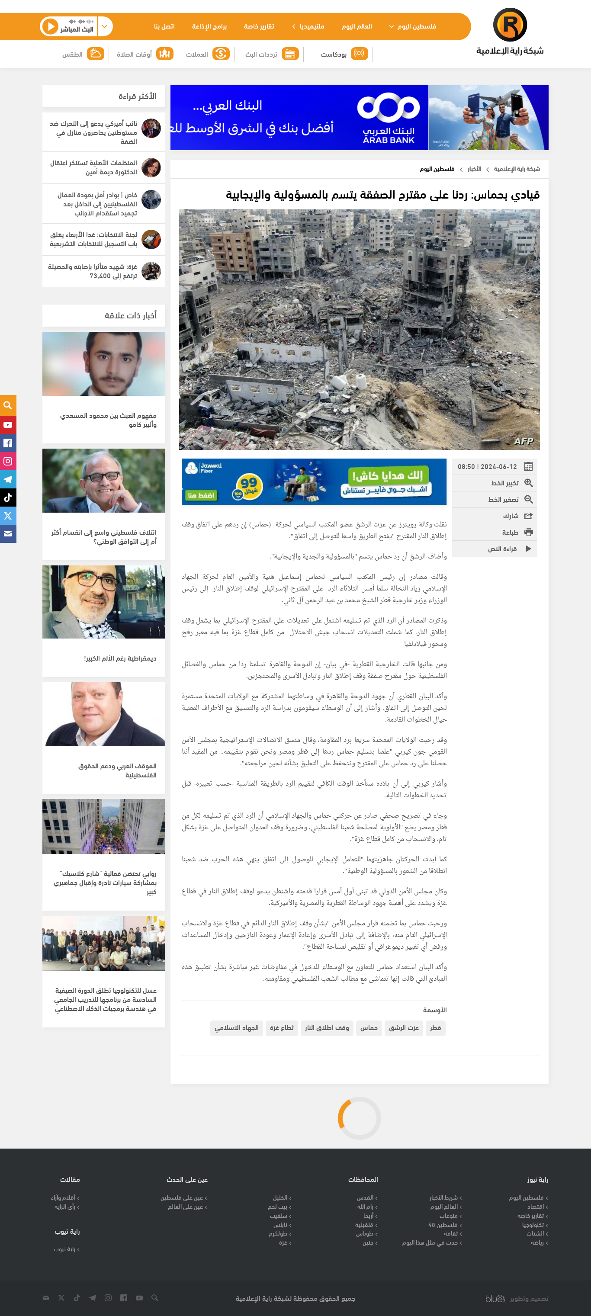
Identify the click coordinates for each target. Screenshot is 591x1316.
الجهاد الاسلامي (237, 1027)
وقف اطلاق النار (327, 1027)
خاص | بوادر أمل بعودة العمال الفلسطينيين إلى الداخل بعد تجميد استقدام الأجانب (97, 203)
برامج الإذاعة (209, 25)
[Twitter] (8, 516)
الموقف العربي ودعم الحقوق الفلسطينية (117, 769)
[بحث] (8, 405)
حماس (369, 1027)
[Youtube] (8, 425)
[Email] (8, 534)
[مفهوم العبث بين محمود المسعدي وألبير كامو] (103, 368)
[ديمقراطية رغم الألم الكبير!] (103, 602)
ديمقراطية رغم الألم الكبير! (120, 657)
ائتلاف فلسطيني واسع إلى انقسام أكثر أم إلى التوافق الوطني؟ (104, 536)
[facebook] (8, 443)
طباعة (510, 531)
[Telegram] (8, 479)
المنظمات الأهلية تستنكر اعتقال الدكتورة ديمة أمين (93, 166)
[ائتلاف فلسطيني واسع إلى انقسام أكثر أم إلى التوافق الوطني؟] (103, 485)
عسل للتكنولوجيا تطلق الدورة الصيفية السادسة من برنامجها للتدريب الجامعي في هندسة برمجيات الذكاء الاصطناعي (105, 999)
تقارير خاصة (259, 25)
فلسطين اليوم (416, 25)
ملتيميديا (311, 25)
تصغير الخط (503, 499)
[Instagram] (8, 461)
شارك (511, 515)
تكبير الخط (505, 482)
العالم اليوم (357, 25)
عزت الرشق (404, 1027)
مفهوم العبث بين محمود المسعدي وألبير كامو (108, 419)
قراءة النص (503, 548)
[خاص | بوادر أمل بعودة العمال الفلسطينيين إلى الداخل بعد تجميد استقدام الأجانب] (151, 199)
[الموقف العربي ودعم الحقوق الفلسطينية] (103, 719)
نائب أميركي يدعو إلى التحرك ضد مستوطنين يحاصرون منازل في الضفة (93, 132)
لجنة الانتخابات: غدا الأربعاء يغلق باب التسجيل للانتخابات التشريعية (93, 238)
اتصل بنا (164, 25)
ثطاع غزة (282, 1027)
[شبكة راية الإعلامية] (509, 32)
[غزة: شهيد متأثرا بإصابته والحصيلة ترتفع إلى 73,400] (151, 271)
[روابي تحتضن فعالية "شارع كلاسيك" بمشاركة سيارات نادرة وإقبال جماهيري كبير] (103, 836)
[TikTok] (8, 497)
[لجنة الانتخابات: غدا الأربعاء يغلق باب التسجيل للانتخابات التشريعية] (151, 239)
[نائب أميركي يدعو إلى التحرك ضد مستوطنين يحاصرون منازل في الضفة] (151, 128)
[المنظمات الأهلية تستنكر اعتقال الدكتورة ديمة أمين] (151, 167)
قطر (435, 1027)
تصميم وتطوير (529, 1298)
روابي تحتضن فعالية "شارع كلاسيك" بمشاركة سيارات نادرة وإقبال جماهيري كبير (105, 882)
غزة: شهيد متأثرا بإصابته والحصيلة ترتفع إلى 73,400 (92, 270)
